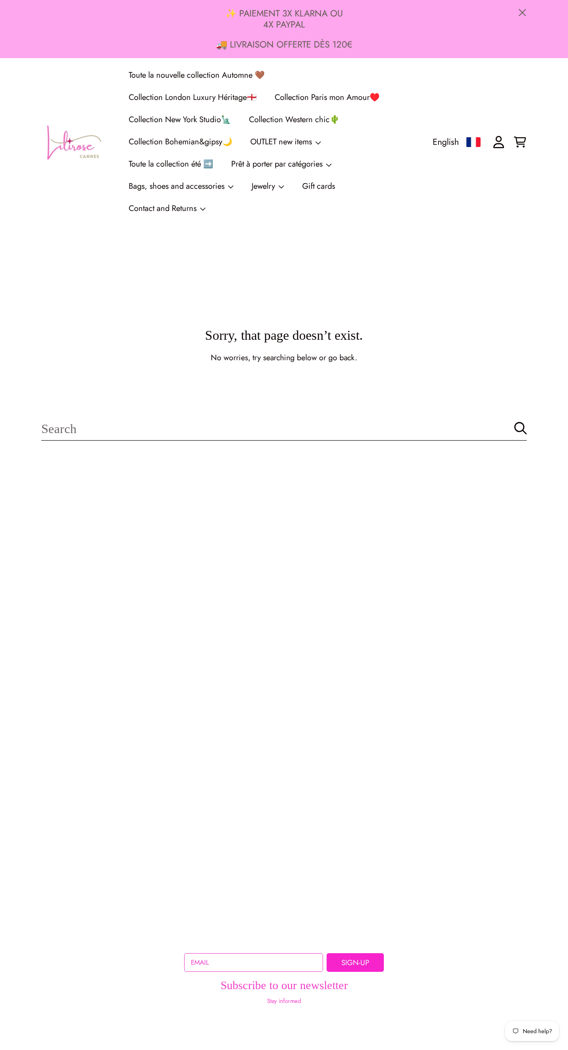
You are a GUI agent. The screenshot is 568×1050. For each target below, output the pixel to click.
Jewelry (264, 186)
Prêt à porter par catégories (278, 164)
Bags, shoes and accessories (178, 186)
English (446, 141)
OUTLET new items (282, 141)
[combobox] (284, 428)
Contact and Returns (164, 208)
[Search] (520, 428)
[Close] (522, 12)
